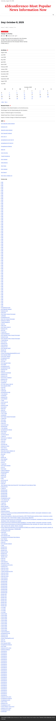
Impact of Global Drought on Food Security (11, 112)
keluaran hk (4, 329)
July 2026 (3, 55)
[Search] (53, 15)
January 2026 (4, 69)
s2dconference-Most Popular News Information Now (28, 8)
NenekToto (4, 547)
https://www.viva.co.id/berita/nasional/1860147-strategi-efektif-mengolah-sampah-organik (26, 522)
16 (24, 95)
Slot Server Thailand (6, 438)
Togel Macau (4, 340)
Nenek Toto (4, 557)
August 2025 (4, 81)
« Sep (2, 102)
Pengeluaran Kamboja (7, 537)
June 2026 (3, 57)
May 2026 (3, 59)
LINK (2, 182)
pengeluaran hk (5, 366)
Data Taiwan (4, 540)
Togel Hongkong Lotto (7, 571)
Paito (2, 478)
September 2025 (5, 79)
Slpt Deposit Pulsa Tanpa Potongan (10, 338)
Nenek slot (4, 594)
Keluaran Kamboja (6, 373)
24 (32, 96)
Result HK (3, 350)
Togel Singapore (5, 322)
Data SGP (3, 433)
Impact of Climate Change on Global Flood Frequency (13, 117)
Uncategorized (5, 31)
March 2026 (3, 64)
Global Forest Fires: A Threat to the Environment (12, 115)
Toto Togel (4, 413)
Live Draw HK (4, 402)
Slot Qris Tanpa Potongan (8, 319)
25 (40, 96)
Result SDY (4, 360)
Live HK (3, 324)
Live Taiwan (4, 539)
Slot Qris (3, 641)
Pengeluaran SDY (5, 700)
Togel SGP (3, 332)
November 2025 (4, 74)
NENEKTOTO (4, 555)
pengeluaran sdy (5, 633)
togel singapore (5, 333)
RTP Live (3, 361)
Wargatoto (4, 651)
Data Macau (4, 162)
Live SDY (3, 443)
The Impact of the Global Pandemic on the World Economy (14, 108)
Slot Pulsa (3, 166)
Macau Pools (4, 552)
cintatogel (4, 711)
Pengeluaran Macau (6, 146)
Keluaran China (5, 446)
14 (9, 95)
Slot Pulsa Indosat (5, 452)
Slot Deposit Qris (5, 535)
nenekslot (3, 382)
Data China (4, 701)
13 (1, 95)
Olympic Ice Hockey (6, 33)
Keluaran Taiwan (5, 320)
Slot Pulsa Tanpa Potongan (8, 314)
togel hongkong (5, 470)
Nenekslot (3, 412)
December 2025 (4, 71)
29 (17, 98)
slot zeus (3, 420)
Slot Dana (3, 439)
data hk (3, 371)
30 (24, 98)
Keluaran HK (4, 346)
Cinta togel (4, 614)
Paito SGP (3, 325)
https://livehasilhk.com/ (7, 638)
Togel (2, 400)
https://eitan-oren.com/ (7, 706)
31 (32, 98)
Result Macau (4, 506)
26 (48, 96)
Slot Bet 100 (4, 444)
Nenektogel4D (5, 472)
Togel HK (3, 436)
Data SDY (3, 312)
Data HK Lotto (4, 568)
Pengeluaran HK (5, 317)
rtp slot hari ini (5, 434)
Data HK (3, 403)
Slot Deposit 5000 (6, 348)
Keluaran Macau (5, 511)
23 (24, 96)
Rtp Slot (3, 454)
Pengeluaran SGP (5, 307)
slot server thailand (6, 377)
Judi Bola (3, 316)
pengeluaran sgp (5, 368)
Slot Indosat (4, 159)
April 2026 (3, 62)
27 (2, 98)
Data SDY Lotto (5, 563)
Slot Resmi (4, 172)
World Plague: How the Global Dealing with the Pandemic (14, 110)
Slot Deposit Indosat (6, 133)
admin (3, 35)
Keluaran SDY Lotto (6, 648)
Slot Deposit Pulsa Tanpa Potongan (10, 335)
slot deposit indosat (6, 309)
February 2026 (4, 67)
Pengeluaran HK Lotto (7, 565)
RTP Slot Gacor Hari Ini (7, 384)
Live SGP (3, 387)
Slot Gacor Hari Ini (6, 327)
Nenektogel (4, 426)
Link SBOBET (4, 399)
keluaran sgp (4, 337)
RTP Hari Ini (4, 381)
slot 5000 (3, 421)
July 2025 (3, 83)
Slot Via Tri (4, 136)
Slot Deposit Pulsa (6, 363)
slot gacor (3, 407)
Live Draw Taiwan (5, 356)
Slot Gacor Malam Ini (6, 175)
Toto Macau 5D (23, 485)
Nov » (6, 102)
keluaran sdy (4, 311)
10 (32, 93)
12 (47, 93)
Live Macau (30, 485)
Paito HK (3, 389)
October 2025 (4, 76)
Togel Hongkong (5, 156)
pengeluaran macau (6, 430)
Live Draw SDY (4, 425)
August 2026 (4, 52)
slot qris (3, 330)
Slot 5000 (3, 364)
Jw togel (3, 607)
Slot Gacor (4, 342)
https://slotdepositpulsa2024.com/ (10, 353)
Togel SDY (3, 418)
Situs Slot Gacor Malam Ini (8, 451)
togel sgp (3, 390)
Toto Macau (4, 394)
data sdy (3, 408)
